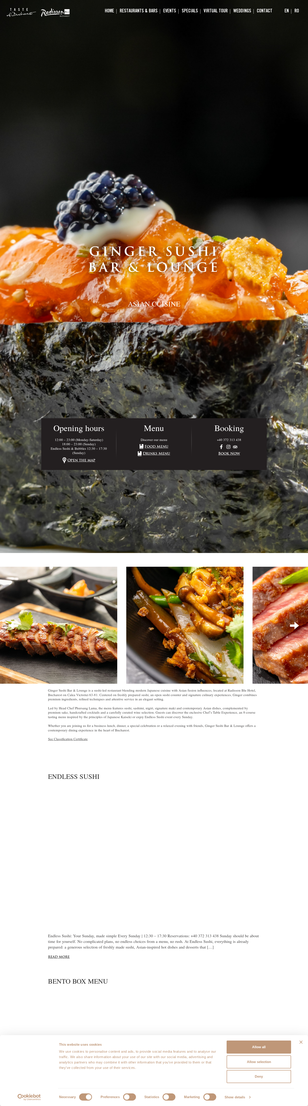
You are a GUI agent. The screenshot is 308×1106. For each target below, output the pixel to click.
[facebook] (222, 446)
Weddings (242, 11)
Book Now (229, 454)
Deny (259, 1076)
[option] (154, 276)
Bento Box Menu (78, 980)
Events (169, 11)
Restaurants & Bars (139, 11)
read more (59, 957)
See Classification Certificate (68, 739)
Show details (235, 1097)
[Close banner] (301, 1042)
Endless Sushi (73, 776)
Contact (264, 11)
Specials (190, 11)
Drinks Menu (156, 454)
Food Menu (156, 447)
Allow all (259, 1047)
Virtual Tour (216, 11)
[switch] (129, 1097)
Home (109, 11)
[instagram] (229, 446)
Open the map (81, 460)
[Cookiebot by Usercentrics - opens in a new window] (29, 1097)
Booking (229, 428)
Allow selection (259, 1062)
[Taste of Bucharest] (21, 12)
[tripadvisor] (236, 446)
